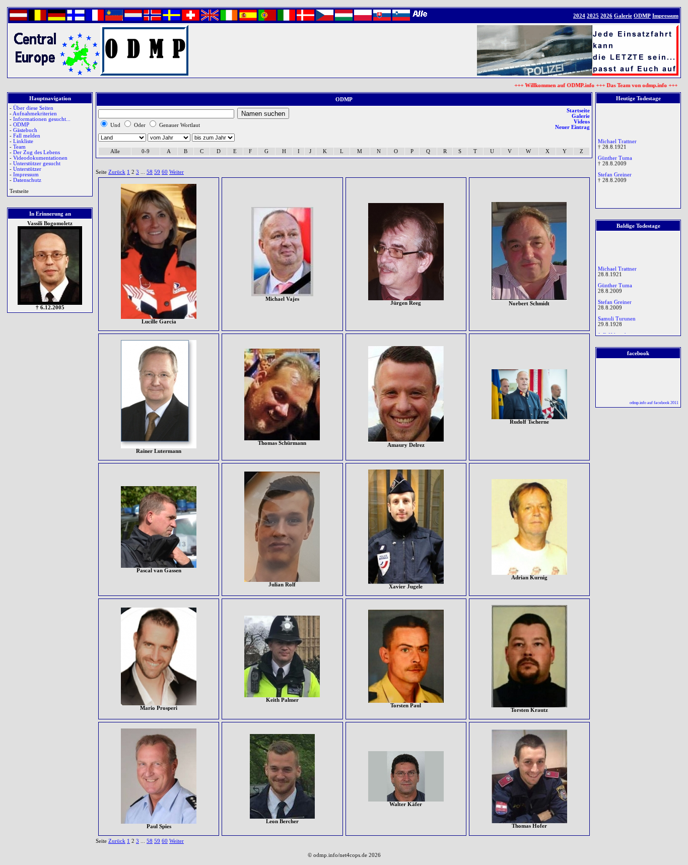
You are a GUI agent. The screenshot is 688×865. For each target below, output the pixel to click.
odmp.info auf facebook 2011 (654, 403)
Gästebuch (25, 130)
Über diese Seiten (33, 108)
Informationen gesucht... (42, 119)
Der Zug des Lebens (36, 152)
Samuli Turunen (617, 313)
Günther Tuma (615, 153)
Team (19, 147)
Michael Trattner (617, 136)
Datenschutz (27, 180)
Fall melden (26, 136)
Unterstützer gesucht (36, 163)
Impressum (26, 174)
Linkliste (23, 141)
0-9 (146, 151)
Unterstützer (27, 169)
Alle (115, 151)
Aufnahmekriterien (35, 113)
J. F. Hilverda (613, 330)
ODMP (21, 124)
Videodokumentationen (40, 158)
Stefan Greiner (615, 169)
